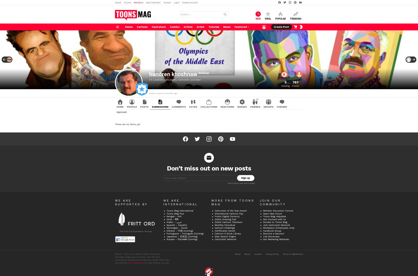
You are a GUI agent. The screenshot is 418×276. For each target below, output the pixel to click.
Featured (241, 26)
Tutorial (214, 26)
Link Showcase (271, 236)
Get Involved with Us (274, 219)
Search (225, 15)
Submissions (160, 107)
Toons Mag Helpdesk (274, 216)
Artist (200, 26)
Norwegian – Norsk (177, 228)
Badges (242, 107)
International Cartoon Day (229, 213)
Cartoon (142, 26)
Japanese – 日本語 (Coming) (182, 236)
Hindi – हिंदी (172, 219)
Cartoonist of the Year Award (231, 210)
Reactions (227, 107)
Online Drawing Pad (225, 219)
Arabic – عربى (174, 222)
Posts (144, 107)
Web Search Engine (225, 236)
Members (138, 2)
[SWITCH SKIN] (301, 27)
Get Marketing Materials (276, 239)
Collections (209, 107)
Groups (268, 107)
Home (129, 26)
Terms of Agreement (293, 254)
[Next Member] (411, 60)
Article (188, 26)
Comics (175, 26)
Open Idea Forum (272, 213)
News (227, 26)
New (258, 18)
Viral (268, 18)
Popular (280, 18)
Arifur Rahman (135, 263)
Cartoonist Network (225, 239)
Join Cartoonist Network (276, 225)
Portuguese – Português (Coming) (185, 233)
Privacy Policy (272, 254)
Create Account (190, 2)
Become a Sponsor (273, 233)
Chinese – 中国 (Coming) (180, 230)
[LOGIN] (264, 27)
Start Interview (153, 2)
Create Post (281, 26)
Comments (179, 107)
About (247, 254)
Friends (255, 103)
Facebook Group (272, 230)
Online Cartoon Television (228, 222)
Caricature (159, 26)
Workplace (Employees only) (278, 228)
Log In (176, 2)
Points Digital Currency (227, 216)
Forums (127, 2)
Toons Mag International (180, 210)
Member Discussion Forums (278, 210)
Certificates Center (225, 230)
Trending (295, 18)
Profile (132, 107)
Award (118, 2)
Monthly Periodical (225, 225)
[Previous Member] (7, 60)
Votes (193, 107)
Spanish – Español (177, 225)
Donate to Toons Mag (275, 222)
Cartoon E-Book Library (228, 233)
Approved (122, 112)
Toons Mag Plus (175, 213)
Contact (167, 2)
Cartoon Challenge (225, 228)
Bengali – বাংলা (174, 216)
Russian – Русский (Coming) (182, 239)
